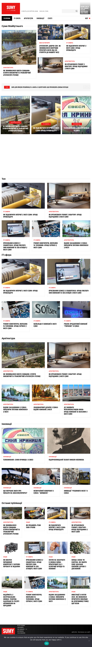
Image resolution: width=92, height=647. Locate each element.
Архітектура (8, 67)
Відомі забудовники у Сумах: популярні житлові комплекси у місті (76, 245)
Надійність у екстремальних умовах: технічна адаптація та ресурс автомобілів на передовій (11, 600)
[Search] (76, 11)
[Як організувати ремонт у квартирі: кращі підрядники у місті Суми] (50, 65)
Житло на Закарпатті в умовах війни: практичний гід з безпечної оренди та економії (57, 564)
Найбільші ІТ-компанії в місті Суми (45, 325)
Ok (47, 643)
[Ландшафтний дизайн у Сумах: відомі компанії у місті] (46, 393)
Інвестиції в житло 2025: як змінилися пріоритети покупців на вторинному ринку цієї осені (80, 599)
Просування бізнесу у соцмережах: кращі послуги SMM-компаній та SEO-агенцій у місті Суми (15, 246)
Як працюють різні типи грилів (33, 526)
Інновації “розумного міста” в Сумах (76, 491)
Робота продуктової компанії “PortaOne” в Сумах (75, 325)
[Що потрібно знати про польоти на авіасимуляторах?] (16, 476)
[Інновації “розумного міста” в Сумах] (76, 476)
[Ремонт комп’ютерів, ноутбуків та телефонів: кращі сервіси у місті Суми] (46, 228)
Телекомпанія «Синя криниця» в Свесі (77, 129)
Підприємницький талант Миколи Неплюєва (66, 459)
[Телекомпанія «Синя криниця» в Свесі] (76, 115)
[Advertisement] (46, 155)
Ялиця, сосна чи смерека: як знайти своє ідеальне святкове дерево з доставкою (79, 564)
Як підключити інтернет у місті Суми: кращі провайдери (76, 47)
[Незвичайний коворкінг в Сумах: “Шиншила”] (46, 476)
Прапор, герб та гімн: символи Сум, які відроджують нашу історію (85, 10)
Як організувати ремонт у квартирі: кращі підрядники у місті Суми (76, 66)
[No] (89, 640)
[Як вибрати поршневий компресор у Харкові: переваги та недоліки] (12, 548)
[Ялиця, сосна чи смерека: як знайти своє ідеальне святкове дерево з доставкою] (80, 548)
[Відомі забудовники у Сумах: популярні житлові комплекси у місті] (76, 228)
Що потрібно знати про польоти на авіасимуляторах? (15, 491)
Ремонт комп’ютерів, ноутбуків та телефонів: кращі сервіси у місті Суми (46, 245)
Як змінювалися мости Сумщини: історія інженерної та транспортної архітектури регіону (17, 72)
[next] (88, 87)
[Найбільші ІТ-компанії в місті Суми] (46, 309)
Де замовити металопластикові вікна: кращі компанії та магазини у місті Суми (75, 410)
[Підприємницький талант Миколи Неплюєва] (68, 441)
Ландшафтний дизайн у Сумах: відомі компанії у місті (46, 408)
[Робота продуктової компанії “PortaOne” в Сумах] (76, 309)
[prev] (84, 87)
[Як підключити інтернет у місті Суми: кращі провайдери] (77, 32)
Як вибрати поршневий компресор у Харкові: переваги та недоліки (11, 563)
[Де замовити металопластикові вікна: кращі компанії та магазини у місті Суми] (76, 393)
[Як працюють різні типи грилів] (34, 513)
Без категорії (44, 43)
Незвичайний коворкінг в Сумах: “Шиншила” (44, 491)
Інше (28, 522)
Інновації (76, 124)
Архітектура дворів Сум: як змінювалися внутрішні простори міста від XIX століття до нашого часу (50, 49)
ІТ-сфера (69, 43)
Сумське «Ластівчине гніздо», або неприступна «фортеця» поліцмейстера (35, 87)
